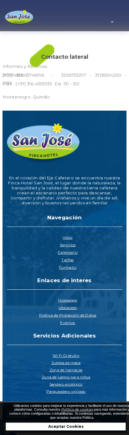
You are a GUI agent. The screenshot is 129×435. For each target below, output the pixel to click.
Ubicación (68, 307)
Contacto (67, 267)
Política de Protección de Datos (67, 315)
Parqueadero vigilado (66, 391)
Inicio (67, 237)
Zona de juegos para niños (66, 377)
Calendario (68, 252)
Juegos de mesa (65, 362)
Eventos (67, 322)
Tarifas (67, 260)
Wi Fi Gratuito (66, 355)
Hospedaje (67, 300)
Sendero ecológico (65, 384)
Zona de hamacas (65, 370)
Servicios (68, 244)
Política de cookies (77, 409)
